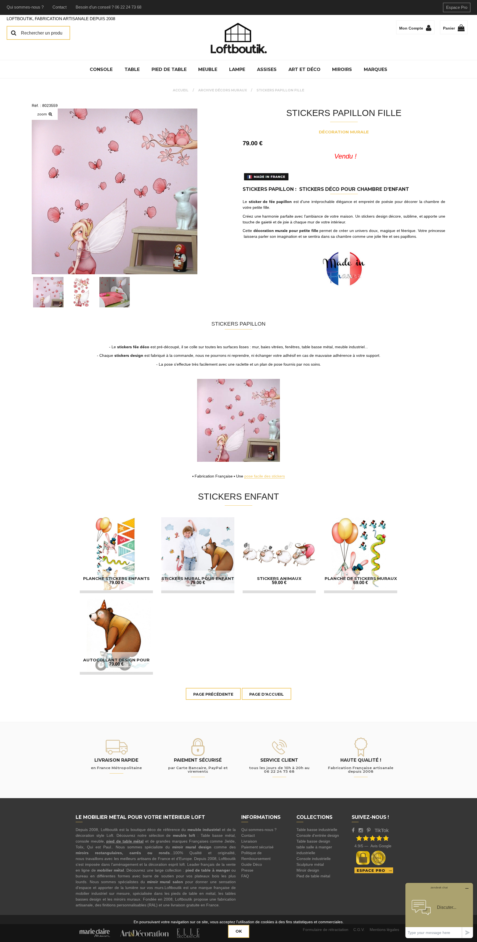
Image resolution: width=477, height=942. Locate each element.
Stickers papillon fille (343, 113)
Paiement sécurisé (257, 847)
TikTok (382, 830)
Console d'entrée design (317, 835)
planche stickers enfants (116, 578)
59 (279, 582)
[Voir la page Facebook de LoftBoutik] (353, 830)
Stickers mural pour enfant (197, 578)
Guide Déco (251, 864)
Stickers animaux (279, 578)
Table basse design (313, 841)
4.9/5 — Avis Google (372, 846)
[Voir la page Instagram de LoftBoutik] (361, 830)
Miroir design (307, 870)
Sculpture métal (310, 864)
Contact (59, 7)
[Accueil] (238, 38)
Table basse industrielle (316, 829)
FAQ (245, 876)
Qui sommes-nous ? (25, 7)
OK (238, 931)
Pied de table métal (313, 876)
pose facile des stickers (264, 476)
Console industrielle (313, 858)
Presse (247, 870)
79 (116, 582)
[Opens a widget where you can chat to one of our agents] (439, 910)
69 (360, 582)
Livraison (249, 841)
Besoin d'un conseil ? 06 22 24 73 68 (108, 7)
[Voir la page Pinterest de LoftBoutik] (368, 830)
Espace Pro (456, 7)
